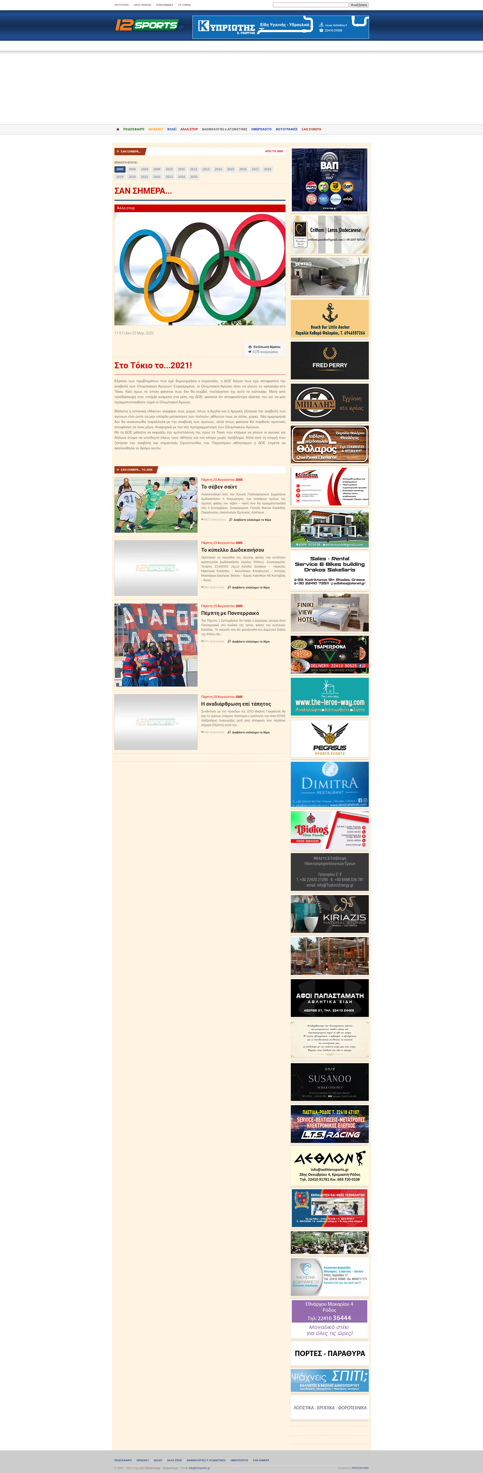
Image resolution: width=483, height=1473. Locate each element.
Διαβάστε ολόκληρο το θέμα (250, 520)
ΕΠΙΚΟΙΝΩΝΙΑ (164, 5)
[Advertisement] (241, 84)
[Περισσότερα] (156, 481)
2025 (193, 177)
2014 (218, 169)
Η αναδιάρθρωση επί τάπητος (236, 704)
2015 (230, 169)
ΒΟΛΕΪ (171, 129)
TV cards (184, 5)
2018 (267, 169)
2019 (120, 177)
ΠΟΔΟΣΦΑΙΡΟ (133, 129)
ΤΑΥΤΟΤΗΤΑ (121, 5)
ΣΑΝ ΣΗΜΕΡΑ (311, 129)
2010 (169, 169)
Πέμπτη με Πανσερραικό (230, 613)
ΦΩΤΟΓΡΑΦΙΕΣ (287, 129)
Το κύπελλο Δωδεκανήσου (232, 550)
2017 (255, 169)
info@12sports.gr (199, 1467)
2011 (181, 169)
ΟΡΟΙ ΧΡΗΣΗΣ (142, 5)
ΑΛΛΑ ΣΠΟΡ (189, 129)
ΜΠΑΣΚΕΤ (155, 129)
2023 (169, 177)
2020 (132, 177)
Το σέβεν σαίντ (219, 487)
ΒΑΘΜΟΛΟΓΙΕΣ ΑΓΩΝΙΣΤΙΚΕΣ (206, 1460)
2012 (193, 169)
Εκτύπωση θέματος (264, 347)
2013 (206, 169)
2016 (243, 169)
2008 (144, 169)
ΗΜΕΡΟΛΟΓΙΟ (261, 129)
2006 (132, 169)
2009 (156, 169)
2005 (120, 169)
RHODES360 (360, 1467)
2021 (144, 177)
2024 (181, 177)
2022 (156, 177)
